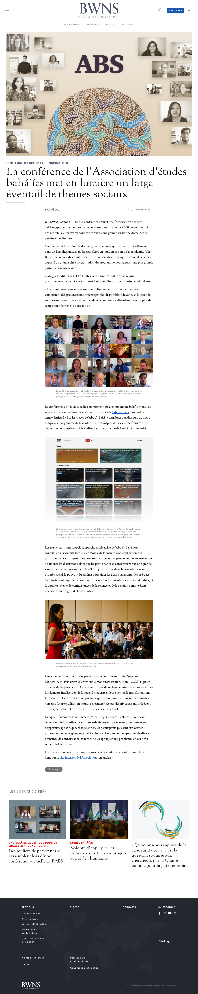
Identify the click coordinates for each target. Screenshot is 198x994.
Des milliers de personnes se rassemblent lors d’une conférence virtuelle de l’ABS (36, 856)
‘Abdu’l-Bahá (120, 412)
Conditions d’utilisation (84, 967)
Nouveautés (71, 24)
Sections (92, 24)
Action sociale (30, 918)
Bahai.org (164, 941)
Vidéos (110, 24)
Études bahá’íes (81, 842)
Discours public (31, 913)
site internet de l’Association (78, 757)
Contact (26, 964)
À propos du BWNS (33, 957)
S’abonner (175, 10)
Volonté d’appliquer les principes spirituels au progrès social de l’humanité (98, 853)
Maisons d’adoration (34, 924)
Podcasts (128, 24)
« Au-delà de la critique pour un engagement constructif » (33, 844)
